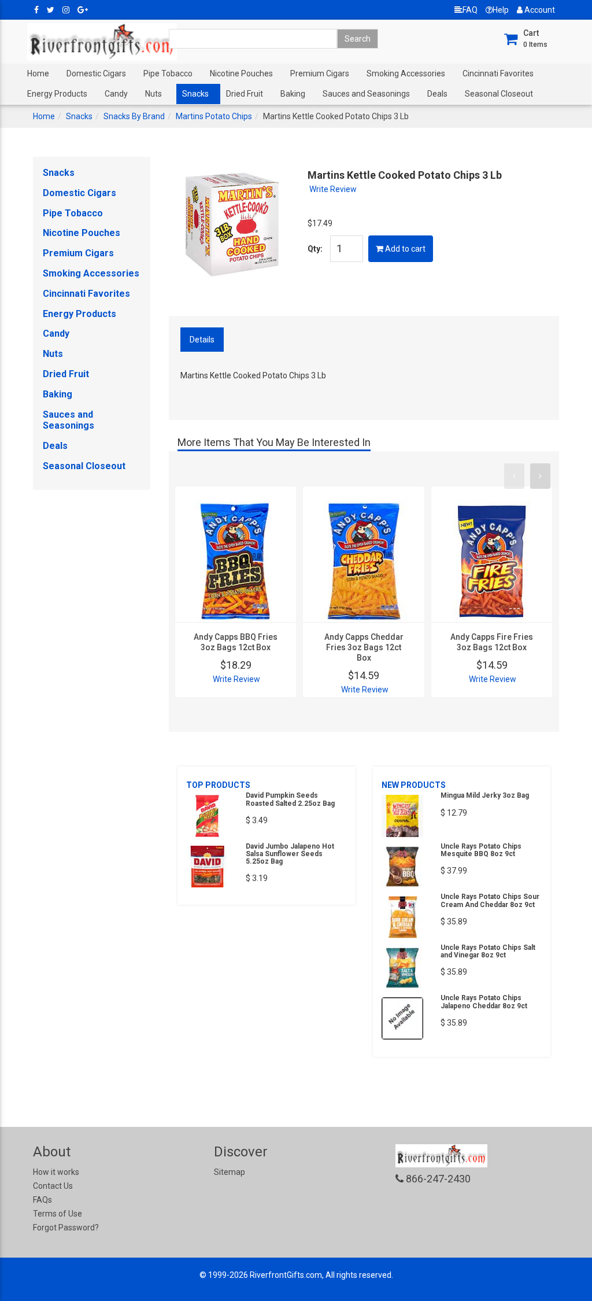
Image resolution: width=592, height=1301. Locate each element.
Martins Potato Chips (214, 116)
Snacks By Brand (134, 116)
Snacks (195, 93)
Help (501, 9)
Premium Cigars (319, 73)
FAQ (470, 9)
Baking (292, 93)
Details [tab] (202, 339)
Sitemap (229, 1172)
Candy (116, 93)
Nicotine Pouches (241, 73)
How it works (56, 1172)
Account (539, 9)
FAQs (42, 1199)
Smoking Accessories (406, 73)
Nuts (153, 93)
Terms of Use (57, 1213)
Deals (437, 93)
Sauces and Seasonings (366, 93)
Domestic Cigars (96, 73)
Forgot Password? (66, 1227)
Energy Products (57, 93)
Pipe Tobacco (168, 73)
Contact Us (53, 1186)
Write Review (333, 189)
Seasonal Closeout (499, 93)
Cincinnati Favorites (498, 73)
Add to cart (404, 248)
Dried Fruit (244, 93)
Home (38, 73)
